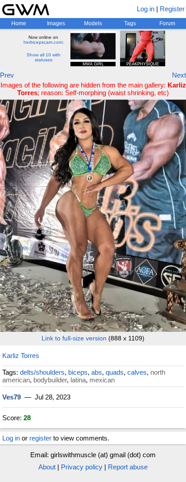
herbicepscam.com (42, 42)
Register (172, 9)
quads (115, 372)
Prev (7, 75)
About (47, 467)
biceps (78, 372)
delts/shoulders (42, 372)
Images (56, 23)
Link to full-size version (74, 338)
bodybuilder (50, 380)
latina (78, 380)
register (40, 438)
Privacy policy (81, 467)
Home (18, 23)
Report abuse (128, 467)
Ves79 (11, 397)
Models (93, 23)
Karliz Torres (20, 355)
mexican (102, 380)
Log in (145, 9)
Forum (167, 23)
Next (179, 75)
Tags (130, 23)
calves (137, 372)
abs (96, 372)
